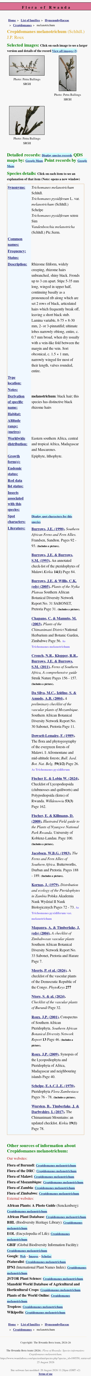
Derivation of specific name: (16, 401)
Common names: (15, 241)
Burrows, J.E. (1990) (48, 528)
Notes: (13, 389)
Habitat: (14, 413)
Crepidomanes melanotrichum (56, 1165)
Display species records (57, 155)
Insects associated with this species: (16, 501)
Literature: (16, 528)
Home (12, 20)
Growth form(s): (14, 458)
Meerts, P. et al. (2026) (49, 970)
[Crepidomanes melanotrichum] (27, 64)
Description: (17, 264)
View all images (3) (64, 50)
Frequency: (17, 251)
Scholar (46, 1256)
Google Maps (34, 160)
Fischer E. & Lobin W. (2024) (55, 778)
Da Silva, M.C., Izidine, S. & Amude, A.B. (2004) (54, 695)
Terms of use (45, 1374)
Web (23, 1256)
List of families (30, 20)
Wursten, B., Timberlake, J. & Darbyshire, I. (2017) (55, 1108)
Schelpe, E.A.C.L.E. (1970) (53, 1085)
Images (33, 1256)
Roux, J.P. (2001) (45, 1016)
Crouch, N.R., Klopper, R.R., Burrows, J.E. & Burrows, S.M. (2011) (55, 661)
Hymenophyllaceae (57, 20)
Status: (13, 257)
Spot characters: (16, 518)
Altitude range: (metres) (14, 426)
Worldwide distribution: (17, 440)
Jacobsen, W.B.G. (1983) (51, 853)
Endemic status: (15, 470)
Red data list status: (15, 483)
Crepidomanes (22, 25)
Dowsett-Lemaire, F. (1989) (53, 735)
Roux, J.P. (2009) (45, 1054)
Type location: (14, 380)
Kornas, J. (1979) (45, 884)
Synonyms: (16, 187)
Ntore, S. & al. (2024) (48, 996)
